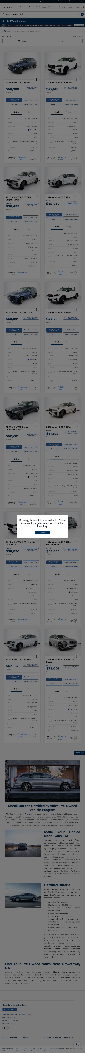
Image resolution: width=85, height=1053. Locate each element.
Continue (42, 532)
